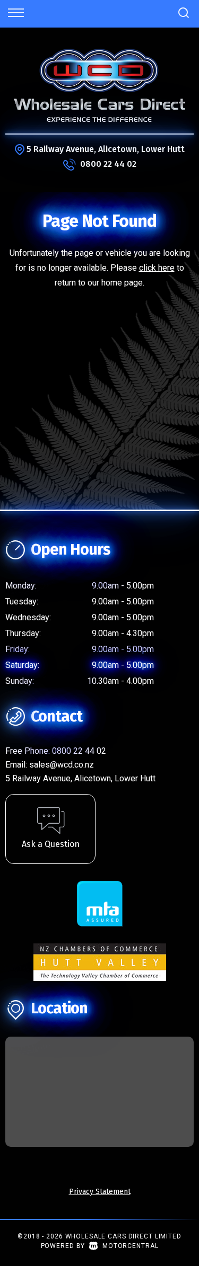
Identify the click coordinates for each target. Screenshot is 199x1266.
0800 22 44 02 (108, 164)
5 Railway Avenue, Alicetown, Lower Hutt (106, 149)
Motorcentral (130, 1246)
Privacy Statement (100, 1191)
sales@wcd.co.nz (61, 765)
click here (157, 268)
